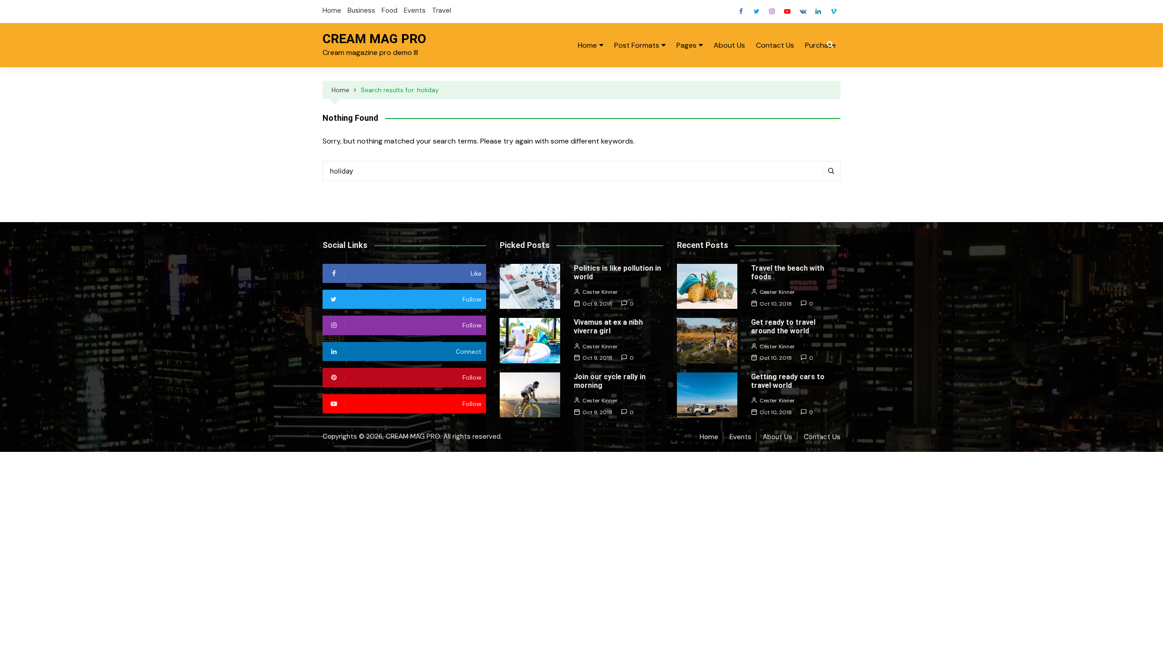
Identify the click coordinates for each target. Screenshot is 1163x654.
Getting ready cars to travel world (788, 381)
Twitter (756, 11)
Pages (686, 45)
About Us (729, 45)
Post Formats (636, 45)
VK (803, 11)
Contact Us (775, 45)
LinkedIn (818, 11)
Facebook (741, 11)
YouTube (787, 11)
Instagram (772, 11)
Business (361, 10)
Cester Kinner (600, 292)
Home (332, 10)
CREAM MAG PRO (374, 38)
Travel (441, 10)
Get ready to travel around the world (783, 326)
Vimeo (833, 11)
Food (390, 10)
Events (415, 10)
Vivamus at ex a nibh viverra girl (608, 326)
